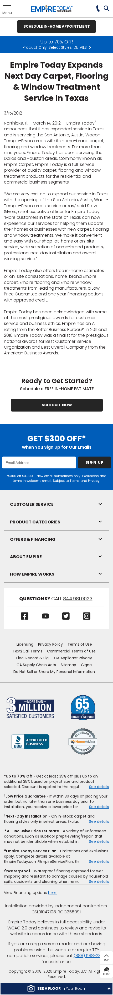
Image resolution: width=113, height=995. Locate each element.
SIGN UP (94, 462)
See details (99, 786)
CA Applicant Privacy (73, 658)
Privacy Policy (50, 644)
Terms (75, 480)
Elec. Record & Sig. (32, 658)
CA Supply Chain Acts (36, 664)
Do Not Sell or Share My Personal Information (54, 671)
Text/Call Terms (27, 651)
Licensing (25, 644)
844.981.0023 (78, 599)
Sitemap (68, 664)
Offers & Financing (32, 539)
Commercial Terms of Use (71, 651)
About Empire (26, 557)
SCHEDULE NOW (57, 405)
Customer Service (32, 504)
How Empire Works (32, 574)
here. (52, 892)
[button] (106, 9)
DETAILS (80, 47)
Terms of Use (80, 644)
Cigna (86, 664)
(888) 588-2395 (90, 956)
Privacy (94, 480)
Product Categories (35, 522)
